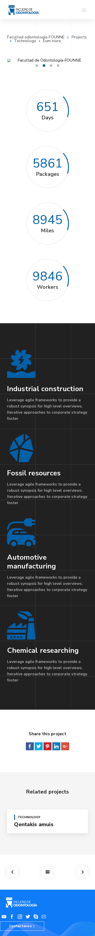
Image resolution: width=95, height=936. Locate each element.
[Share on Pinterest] (47, 746)
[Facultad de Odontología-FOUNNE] (23, 9)
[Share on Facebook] (30, 746)
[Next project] (82, 872)
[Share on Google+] (65, 746)
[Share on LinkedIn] (56, 746)
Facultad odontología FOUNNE (36, 37)
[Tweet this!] (39, 746)
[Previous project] (12, 872)
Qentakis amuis (33, 824)
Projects (79, 37)
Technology (25, 40)
